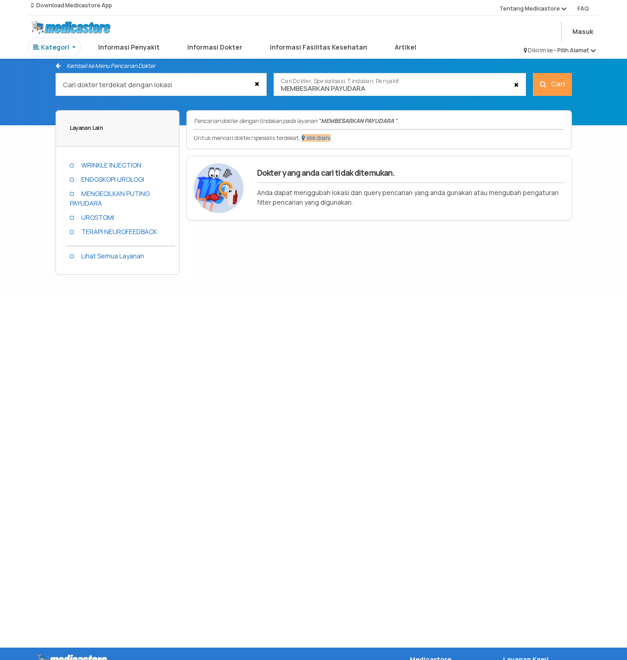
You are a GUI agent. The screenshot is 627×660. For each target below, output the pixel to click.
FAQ (583, 8)
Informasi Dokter (214, 47)
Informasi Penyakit (129, 47)
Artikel (405, 47)
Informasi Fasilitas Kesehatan (318, 47)
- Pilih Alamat (572, 50)
